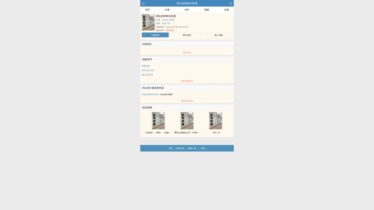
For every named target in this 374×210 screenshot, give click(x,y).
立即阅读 (155, 35)
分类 (167, 9)
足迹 (226, 9)
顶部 (203, 148)
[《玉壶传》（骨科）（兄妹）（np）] (158, 128)
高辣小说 (166, 23)
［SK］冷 (215, 132)
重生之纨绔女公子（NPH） (187, 132)
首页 (147, 9)
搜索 (206, 9)
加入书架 (219, 35)
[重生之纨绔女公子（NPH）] (187, 128)
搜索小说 (192, 148)
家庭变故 (170, 30)
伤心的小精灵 (168, 19)
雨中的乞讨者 (148, 70)
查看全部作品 (187, 100)
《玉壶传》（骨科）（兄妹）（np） (160, 132)
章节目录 (187, 35)
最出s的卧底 (147, 74)
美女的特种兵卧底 (187, 3)
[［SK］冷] (215, 128)
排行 (187, 9)
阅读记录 (180, 148)
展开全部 (187, 52)
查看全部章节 (187, 81)
